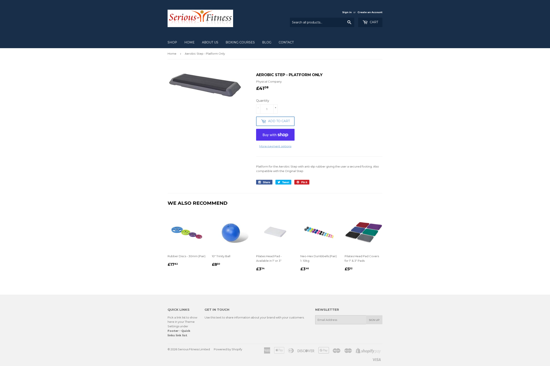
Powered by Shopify (228, 349)
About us (210, 42)
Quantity (262, 101)
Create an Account (370, 12)
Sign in (347, 12)
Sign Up (374, 319)
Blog (266, 42)
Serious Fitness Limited (194, 349)
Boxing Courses (240, 42)
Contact (286, 42)
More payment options (275, 146)
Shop (172, 42)
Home (189, 42)
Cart (373, 22)
